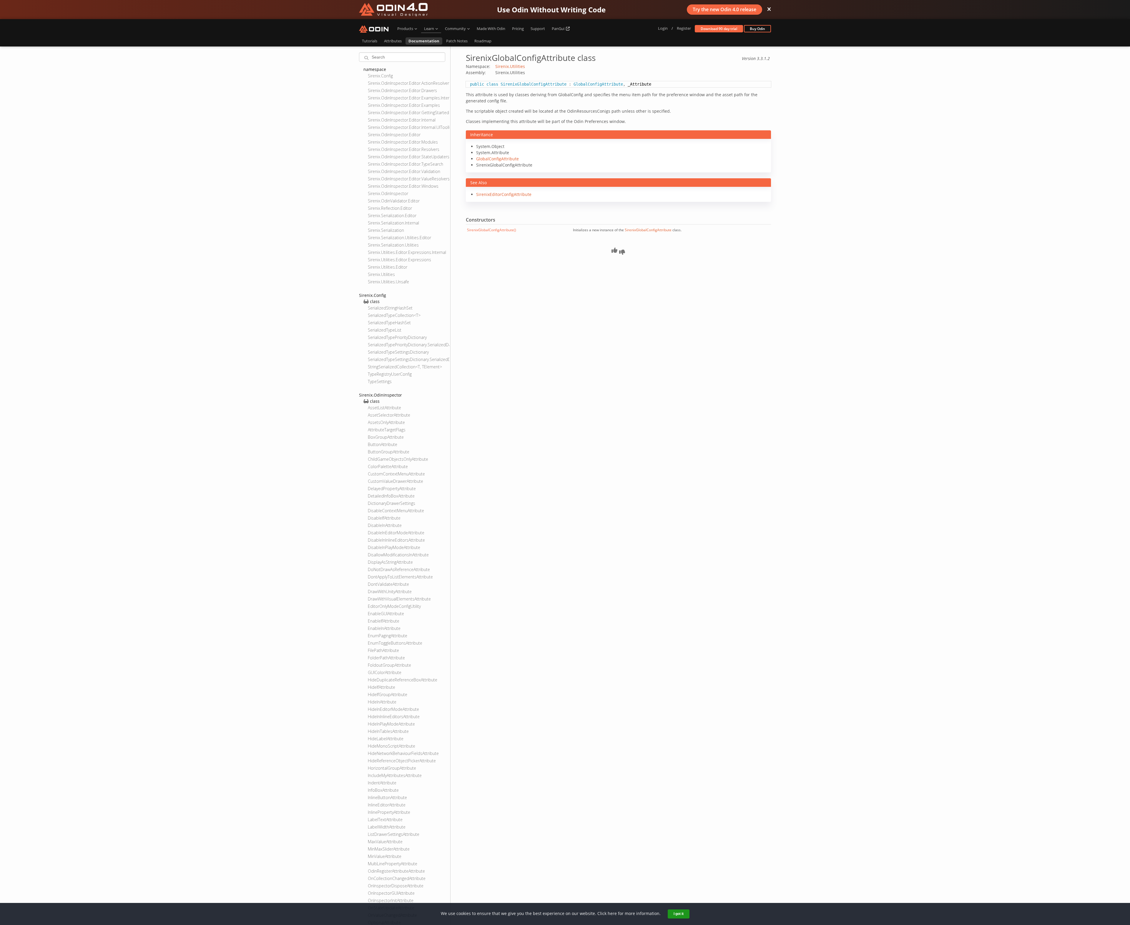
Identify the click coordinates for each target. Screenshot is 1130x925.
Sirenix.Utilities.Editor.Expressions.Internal (407, 252)
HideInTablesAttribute (388, 731)
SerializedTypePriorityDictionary (397, 337)
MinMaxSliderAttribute (389, 849)
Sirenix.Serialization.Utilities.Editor (399, 237)
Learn (429, 28)
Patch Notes (457, 41)
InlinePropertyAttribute (389, 812)
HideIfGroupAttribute (387, 694)
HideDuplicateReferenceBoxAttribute (402, 680)
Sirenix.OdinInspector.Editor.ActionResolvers (408, 83)
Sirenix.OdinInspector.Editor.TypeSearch (405, 164)
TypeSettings (380, 381)
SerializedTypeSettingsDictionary (398, 352)
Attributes (393, 41)
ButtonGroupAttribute (388, 452)
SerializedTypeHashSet (389, 322)
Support (538, 28)
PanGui (558, 28)
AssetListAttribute (384, 407)
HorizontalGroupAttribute (392, 768)
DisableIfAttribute (384, 518)
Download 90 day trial (719, 28)
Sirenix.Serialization (386, 230)
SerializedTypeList (384, 330)
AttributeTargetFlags (387, 429)
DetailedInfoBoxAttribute (391, 496)
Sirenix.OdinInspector (388, 193)
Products (405, 28)
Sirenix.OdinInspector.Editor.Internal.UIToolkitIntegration (408, 127)
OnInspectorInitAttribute (390, 900)
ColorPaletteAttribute (388, 466)
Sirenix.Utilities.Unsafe (388, 282)
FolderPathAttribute (386, 658)
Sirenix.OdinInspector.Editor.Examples (404, 105)
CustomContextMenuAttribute (396, 474)
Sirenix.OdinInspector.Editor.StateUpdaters (408, 156)
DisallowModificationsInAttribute (398, 555)
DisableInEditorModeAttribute (396, 532)
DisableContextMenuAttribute (396, 510)
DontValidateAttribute (388, 584)
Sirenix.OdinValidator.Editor (394, 201)
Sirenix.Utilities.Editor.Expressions (399, 259)
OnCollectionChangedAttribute (397, 878)
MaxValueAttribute (385, 841)
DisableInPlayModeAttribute (394, 547)
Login (663, 28)
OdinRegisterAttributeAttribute (396, 871)
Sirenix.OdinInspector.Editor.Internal (402, 120)
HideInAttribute (382, 702)
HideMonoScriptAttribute (391, 746)
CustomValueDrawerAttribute (395, 481)
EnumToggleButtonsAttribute (395, 643)
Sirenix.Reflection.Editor (390, 208)
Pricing (518, 28)
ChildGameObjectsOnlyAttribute (398, 459)
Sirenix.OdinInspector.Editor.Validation (404, 171)
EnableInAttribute (384, 628)
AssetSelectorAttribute (389, 415)
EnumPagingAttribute (387, 635)
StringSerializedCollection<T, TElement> (405, 367)
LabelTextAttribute (385, 819)
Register (684, 28)
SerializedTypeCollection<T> (394, 315)
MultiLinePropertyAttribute (392, 863)
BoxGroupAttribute (386, 437)
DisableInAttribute (385, 525)
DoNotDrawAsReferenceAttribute (399, 569)
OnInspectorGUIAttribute (391, 893)
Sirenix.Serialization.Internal (393, 223)
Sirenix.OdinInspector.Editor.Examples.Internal (408, 98)
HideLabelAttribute (385, 738)
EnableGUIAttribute (386, 613)
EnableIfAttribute (383, 621)
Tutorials (369, 41)
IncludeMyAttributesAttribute (395, 775)
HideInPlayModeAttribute (391, 724)
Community (455, 28)
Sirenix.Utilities (381, 274)
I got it (679, 914)
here (612, 913)
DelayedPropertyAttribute (392, 488)
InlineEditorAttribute (387, 805)
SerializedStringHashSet (390, 308)
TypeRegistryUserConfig (390, 374)
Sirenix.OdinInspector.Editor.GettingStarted (408, 112)
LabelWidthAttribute (387, 827)
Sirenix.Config (380, 76)
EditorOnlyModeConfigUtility (394, 606)
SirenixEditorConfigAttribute (503, 194)
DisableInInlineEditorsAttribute (396, 540)
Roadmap (482, 41)
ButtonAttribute (382, 444)
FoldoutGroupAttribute (389, 665)
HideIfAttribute (381, 687)
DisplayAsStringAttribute (390, 562)
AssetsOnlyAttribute (386, 422)
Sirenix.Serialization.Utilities (393, 245)
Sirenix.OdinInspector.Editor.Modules (403, 142)
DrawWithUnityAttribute (390, 591)
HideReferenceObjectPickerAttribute (402, 760)
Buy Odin (757, 28)
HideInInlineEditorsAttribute (394, 716)
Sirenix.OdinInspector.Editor (394, 134)
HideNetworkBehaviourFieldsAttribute (403, 753)
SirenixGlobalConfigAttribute (648, 229)
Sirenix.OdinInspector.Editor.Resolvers (403, 149)
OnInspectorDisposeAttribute (395, 886)
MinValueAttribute (384, 856)
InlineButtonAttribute (387, 797)
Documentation (423, 41)
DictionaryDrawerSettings (391, 503)
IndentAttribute (382, 783)
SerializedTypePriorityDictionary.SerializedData (408, 344)
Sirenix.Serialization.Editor (392, 215)
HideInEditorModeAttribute (393, 709)
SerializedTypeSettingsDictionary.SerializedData (408, 359)
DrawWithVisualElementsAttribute (399, 599)
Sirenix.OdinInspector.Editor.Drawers (402, 90)
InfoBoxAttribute (383, 790)
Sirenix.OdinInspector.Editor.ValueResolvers (408, 179)
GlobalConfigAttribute (497, 159)
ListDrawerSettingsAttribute (393, 834)
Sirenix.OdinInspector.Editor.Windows (403, 186)
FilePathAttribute (383, 650)
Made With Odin (491, 28)
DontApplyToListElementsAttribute (400, 577)
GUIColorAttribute (384, 672)
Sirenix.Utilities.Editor (387, 267)
